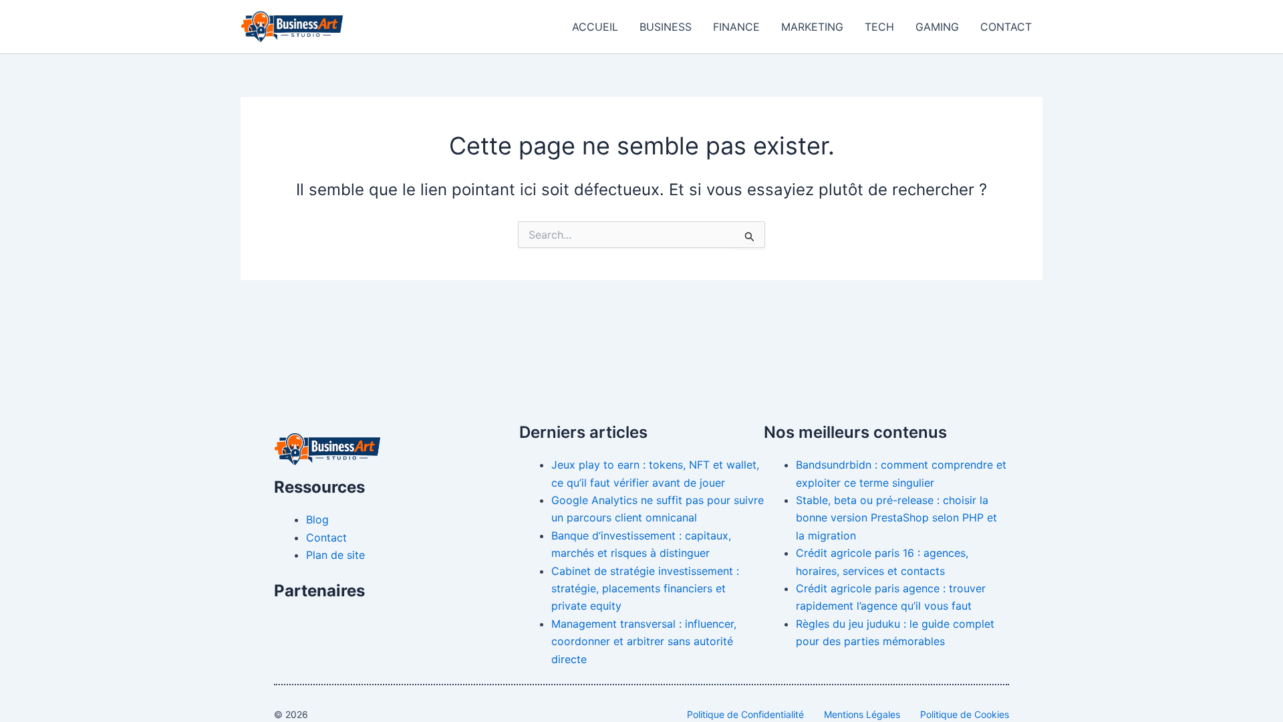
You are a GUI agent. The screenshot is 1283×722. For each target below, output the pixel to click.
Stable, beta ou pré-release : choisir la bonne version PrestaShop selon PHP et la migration (896, 517)
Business (665, 26)
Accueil (595, 26)
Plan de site (335, 555)
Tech (879, 26)
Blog (317, 519)
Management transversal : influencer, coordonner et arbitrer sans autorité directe (643, 641)
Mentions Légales (862, 714)
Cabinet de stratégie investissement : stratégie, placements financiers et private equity (645, 588)
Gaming (937, 26)
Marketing (812, 26)
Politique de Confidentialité (745, 714)
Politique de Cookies (964, 714)
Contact (1006, 26)
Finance (736, 26)
